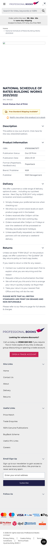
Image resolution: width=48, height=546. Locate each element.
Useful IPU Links (10, 448)
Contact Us (8, 385)
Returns (6, 404)
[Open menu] (4, 3)
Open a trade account (23, 362)
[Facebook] (19, 507)
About (6, 391)
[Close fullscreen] (42, 3)
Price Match (8, 422)
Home (5, 28)
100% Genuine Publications (15, 435)
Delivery (7, 398)
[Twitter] (26, 507)
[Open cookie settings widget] (42, 542)
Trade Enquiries (10, 429)
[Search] (41, 11)
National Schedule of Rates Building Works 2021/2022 (23, 32)
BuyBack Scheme (11, 442)
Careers (6, 455)
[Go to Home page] (23, 4)
